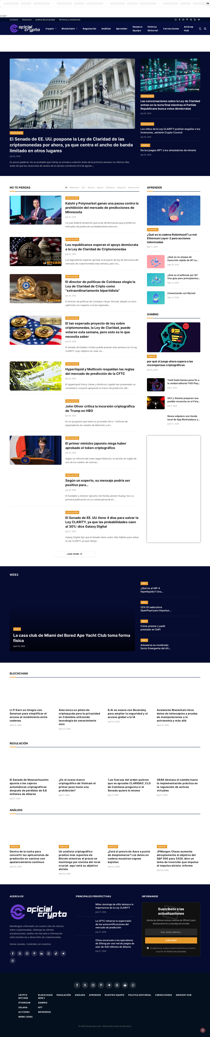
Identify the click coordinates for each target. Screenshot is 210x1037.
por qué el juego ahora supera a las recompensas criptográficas (170, 363)
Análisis (106, 28)
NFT (83, 187)
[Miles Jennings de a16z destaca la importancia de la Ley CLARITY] (84, 908)
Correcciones (171, 28)
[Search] (204, 28)
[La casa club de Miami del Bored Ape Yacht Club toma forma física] (72, 616)
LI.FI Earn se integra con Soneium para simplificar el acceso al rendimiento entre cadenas (29, 715)
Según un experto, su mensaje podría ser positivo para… (97, 483)
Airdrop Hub (188, 28)
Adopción (121, 187)
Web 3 (17, 629)
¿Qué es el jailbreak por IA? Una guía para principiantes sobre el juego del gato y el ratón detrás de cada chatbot (183, 277)
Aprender (121, 28)
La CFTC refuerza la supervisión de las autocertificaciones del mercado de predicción (113, 924)
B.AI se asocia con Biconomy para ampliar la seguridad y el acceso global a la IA (128, 714)
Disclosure (27, 19)
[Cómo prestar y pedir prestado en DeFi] (188, 625)
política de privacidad (45, 19)
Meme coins (133, 187)
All (66, 187)
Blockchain (68, 28)
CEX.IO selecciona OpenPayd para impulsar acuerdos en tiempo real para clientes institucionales (155, 609)
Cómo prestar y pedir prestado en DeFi (153, 627)
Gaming (145, 145)
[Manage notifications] (202, 1030)
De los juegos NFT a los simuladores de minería (168, 150)
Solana (22, 1007)
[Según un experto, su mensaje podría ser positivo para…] (35, 487)
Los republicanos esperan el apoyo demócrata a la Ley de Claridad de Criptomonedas (101, 247)
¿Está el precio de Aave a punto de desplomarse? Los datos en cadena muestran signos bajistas (129, 857)
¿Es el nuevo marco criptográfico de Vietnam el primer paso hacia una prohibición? (77, 785)
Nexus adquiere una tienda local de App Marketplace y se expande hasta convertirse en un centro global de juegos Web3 (182, 418)
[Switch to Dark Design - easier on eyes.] (200, 28)
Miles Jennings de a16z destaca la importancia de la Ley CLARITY (114, 906)
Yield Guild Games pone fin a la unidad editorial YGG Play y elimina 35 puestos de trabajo (183, 382)
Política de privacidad (176, 951)
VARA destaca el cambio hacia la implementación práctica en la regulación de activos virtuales (177, 785)
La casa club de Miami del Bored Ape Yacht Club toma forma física (71, 638)
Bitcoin (100, 187)
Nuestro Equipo (137, 28)
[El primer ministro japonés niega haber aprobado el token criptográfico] (35, 450)
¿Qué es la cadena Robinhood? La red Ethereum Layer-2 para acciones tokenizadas (172, 238)
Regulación (89, 28)
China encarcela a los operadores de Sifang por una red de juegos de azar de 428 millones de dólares (114, 943)
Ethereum (110, 187)
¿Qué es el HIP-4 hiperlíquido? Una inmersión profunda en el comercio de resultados (155, 590)
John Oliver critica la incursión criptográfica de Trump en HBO (100, 408)
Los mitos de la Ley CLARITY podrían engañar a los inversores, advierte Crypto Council (170, 130)
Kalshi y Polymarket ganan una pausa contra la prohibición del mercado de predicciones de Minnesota (102, 207)
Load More (73, 554)
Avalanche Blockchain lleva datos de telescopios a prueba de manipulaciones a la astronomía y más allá (177, 715)
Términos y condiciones (69, 19)
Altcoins (91, 187)
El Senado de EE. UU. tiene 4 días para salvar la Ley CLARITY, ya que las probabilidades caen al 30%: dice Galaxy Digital (101, 522)
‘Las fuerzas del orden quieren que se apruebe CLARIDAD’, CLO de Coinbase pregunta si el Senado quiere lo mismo (129, 785)
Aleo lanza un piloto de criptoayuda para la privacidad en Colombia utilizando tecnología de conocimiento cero (79, 717)
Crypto (50, 28)
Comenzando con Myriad (181, 293)
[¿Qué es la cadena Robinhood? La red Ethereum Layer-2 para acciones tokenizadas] (173, 210)
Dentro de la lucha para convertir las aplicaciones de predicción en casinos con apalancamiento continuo (29, 857)
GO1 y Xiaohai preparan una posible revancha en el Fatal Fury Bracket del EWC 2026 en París (183, 400)
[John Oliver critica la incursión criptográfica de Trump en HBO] (35, 413)
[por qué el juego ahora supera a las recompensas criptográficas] (173, 337)
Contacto (14, 19)
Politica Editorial (153, 28)
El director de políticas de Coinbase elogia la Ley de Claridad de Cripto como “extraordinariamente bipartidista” (100, 286)
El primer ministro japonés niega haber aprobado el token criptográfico (95, 445)
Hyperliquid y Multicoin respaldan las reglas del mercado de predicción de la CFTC (99, 371)
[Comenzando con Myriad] (155, 297)
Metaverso (74, 187)
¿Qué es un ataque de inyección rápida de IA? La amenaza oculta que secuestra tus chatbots (182, 259)
